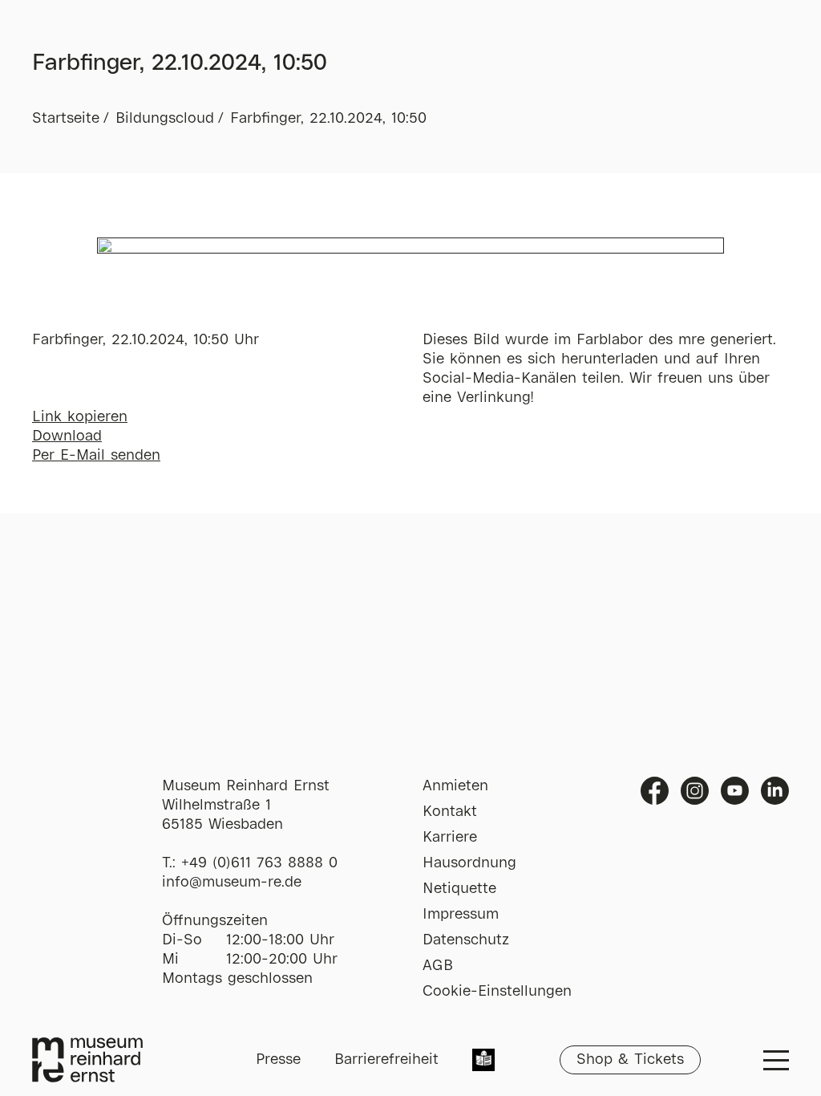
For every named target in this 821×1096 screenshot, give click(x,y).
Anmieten (455, 786)
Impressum (461, 914)
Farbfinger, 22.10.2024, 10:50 (328, 118)
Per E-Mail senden (96, 455)
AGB (438, 966)
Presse (278, 1059)
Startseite (65, 118)
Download (67, 436)
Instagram (695, 791)
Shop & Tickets (630, 1059)
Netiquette (459, 889)
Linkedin (775, 791)
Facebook (655, 791)
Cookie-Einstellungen (497, 991)
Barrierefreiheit (386, 1059)
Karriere (450, 837)
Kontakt (450, 812)
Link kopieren (79, 417)
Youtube (735, 791)
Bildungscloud (164, 118)
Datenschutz (466, 940)
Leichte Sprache (483, 1061)
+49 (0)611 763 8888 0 (259, 863)
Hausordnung (469, 863)
